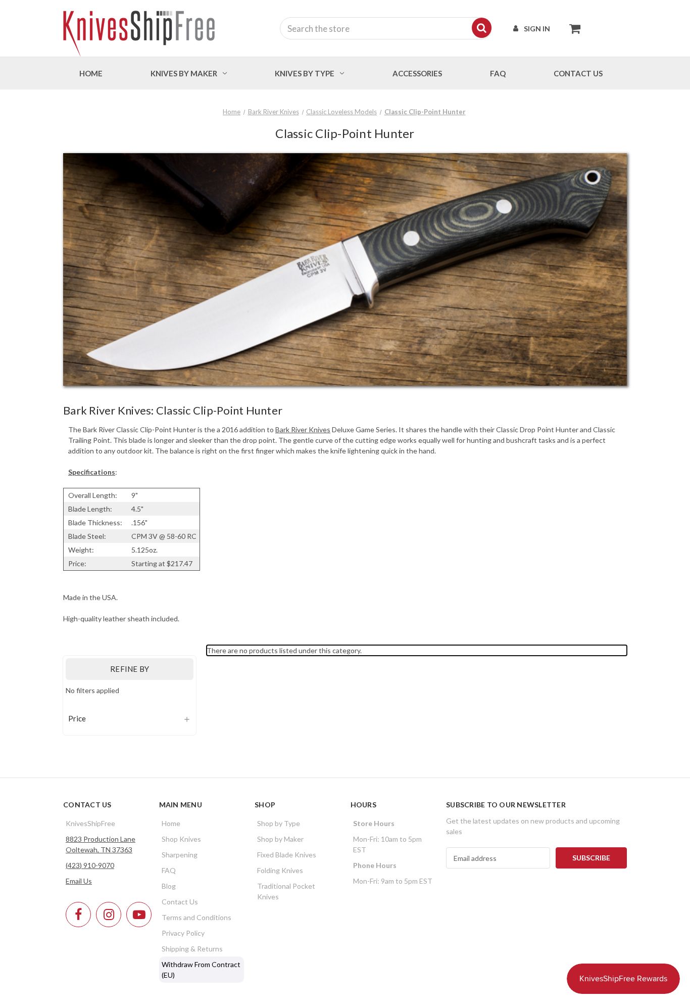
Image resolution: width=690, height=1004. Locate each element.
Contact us (578, 73)
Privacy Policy (183, 933)
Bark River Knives (302, 429)
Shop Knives (181, 839)
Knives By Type (304, 73)
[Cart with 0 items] (572, 28)
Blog (169, 886)
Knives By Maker (184, 73)
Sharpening (180, 854)
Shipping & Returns (192, 948)
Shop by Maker (280, 839)
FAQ (498, 73)
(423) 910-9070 (90, 865)
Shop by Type (278, 823)
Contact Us (180, 901)
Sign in (537, 28)
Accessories (417, 73)
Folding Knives (280, 870)
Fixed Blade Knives (286, 854)
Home (91, 73)
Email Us (79, 881)
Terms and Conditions (196, 917)
